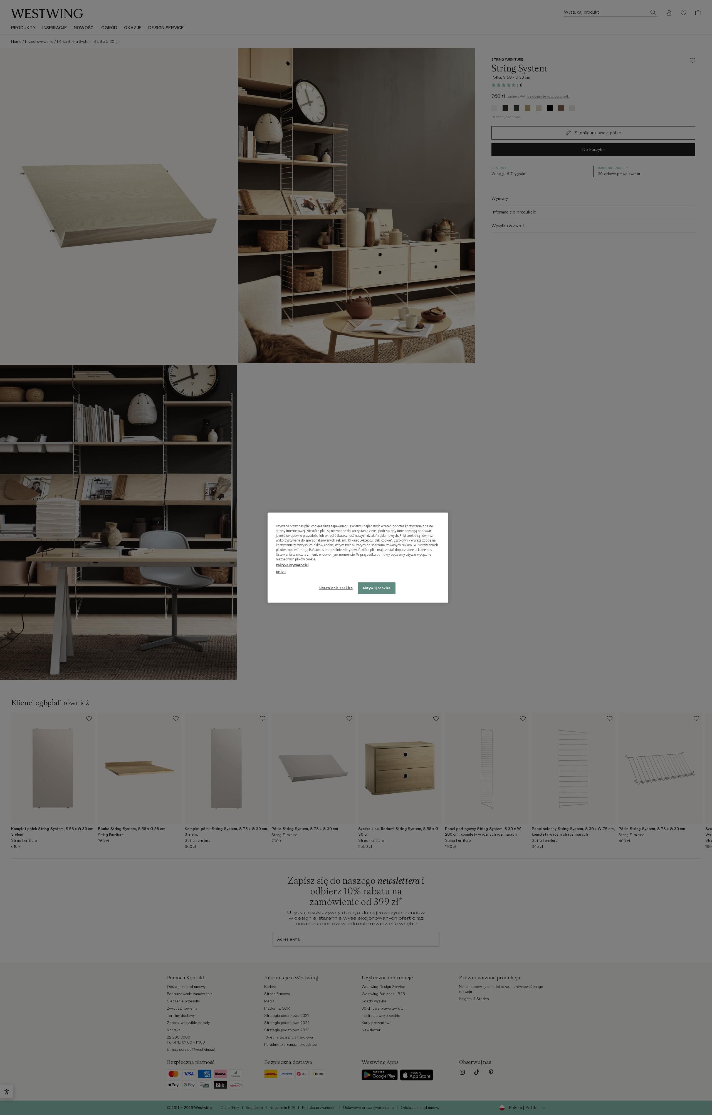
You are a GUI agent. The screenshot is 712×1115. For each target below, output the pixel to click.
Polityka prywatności (292, 565)
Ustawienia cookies (336, 588)
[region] (358, 557)
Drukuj (281, 572)
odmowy (383, 554)
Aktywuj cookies (377, 588)
